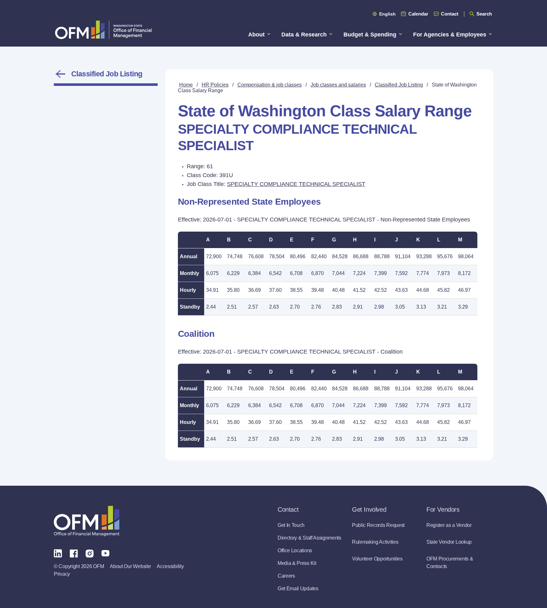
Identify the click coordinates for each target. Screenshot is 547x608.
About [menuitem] (256, 34)
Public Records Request (378, 525)
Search (484, 13)
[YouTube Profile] (105, 552)
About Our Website (130, 566)
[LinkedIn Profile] (58, 553)
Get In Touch (291, 525)
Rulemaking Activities (375, 542)
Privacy (62, 574)
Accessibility (170, 566)
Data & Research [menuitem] (304, 34)
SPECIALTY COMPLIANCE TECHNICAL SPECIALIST (296, 184)
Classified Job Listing (106, 74)
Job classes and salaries (338, 84)
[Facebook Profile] (74, 552)
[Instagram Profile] (89, 552)
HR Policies (215, 84)
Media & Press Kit (297, 563)
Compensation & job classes (269, 84)
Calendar (418, 13)
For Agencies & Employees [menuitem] (449, 34)
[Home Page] (86, 521)
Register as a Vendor (449, 525)
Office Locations (295, 550)
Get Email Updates (298, 588)
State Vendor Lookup (449, 542)
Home (186, 84)
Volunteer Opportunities (377, 558)
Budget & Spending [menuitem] (369, 34)
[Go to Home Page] (103, 29)
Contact (449, 13)
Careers (286, 576)
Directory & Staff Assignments (309, 538)
